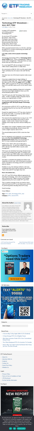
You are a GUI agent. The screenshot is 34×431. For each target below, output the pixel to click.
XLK (23, 193)
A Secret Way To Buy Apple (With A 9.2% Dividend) (16, 333)
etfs (11, 17)
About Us (4, 357)
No (14, 428)
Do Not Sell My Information (9, 380)
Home (9, 17)
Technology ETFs (16, 193)
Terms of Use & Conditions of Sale (11, 376)
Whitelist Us (5, 367)
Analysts (4, 361)
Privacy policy (21, 428)
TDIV (9, 193)
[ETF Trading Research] (17, 9)
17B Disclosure (6, 378)
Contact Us (5, 363)
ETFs (9, 195)
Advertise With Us (7, 359)
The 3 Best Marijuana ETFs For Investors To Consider (17, 342)
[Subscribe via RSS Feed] (3, 235)
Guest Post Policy (7, 365)
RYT (6, 193)
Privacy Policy (6, 374)
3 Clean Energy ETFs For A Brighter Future (14, 336)
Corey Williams (5, 27)
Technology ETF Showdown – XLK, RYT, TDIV (15, 24)
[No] (32, 423)
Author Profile (18, 203)
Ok (10, 428)
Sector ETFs (15, 195)
